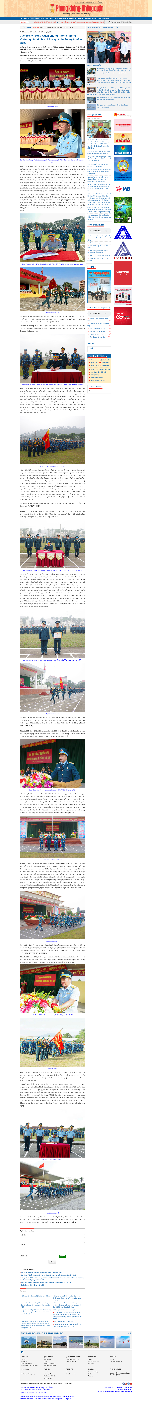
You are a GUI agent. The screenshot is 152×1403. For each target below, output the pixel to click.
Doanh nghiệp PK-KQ (116, 1361)
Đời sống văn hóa (49, 1374)
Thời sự (26, 18)
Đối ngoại (72, 18)
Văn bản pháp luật (93, 1361)
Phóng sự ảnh (104, 18)
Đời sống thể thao (71, 1374)
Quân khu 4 (105, 362)
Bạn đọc (95, 18)
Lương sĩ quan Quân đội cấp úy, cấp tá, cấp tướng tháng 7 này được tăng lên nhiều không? (97, 179)
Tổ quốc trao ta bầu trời (97, 331)
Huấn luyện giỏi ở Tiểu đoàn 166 (32, 1285)
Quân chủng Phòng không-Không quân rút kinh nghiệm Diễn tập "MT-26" (46, 1282)
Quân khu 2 (105, 360)
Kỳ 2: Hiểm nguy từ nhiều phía (64, 1321)
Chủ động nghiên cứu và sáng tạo (65, 1310)
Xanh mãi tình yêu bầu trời (98, 243)
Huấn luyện (36, 27)
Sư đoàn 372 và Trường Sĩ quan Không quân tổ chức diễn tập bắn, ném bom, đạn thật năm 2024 (36, 1305)
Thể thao (87, 18)
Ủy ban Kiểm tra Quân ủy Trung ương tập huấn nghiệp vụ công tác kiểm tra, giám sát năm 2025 (67, 22)
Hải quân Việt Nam (97, 377)
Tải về (109, 320)
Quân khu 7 (105, 365)
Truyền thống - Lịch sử (72, 1359)
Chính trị (24, 1361)
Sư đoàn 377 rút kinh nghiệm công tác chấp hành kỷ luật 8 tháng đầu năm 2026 (48, 1275)
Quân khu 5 (94, 365)
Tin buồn (90, 1376)
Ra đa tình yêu (48, 1378)
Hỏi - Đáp (91, 1363)
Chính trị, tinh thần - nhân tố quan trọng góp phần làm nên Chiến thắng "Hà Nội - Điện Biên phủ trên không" (99, 210)
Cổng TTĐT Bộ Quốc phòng (100, 369)
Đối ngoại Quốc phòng (28, 1374)
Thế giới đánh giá (71, 1361)
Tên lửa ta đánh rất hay (97, 328)
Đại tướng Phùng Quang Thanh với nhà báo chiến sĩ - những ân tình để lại (99, 238)
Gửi (53, 1262)
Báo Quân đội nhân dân (99, 372)
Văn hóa (80, 18)
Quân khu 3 (94, 362)
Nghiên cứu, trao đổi (66, 27)
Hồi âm (90, 1374)
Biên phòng (95, 375)
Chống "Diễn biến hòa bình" (29, 1365)
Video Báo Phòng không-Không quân (120, 1374)
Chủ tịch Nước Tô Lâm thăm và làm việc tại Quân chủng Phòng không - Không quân (99, 172)
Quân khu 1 (94, 360)
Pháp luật (58, 18)
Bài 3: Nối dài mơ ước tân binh (100, 255)
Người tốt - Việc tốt (53, 27)
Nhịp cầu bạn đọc (93, 1372)
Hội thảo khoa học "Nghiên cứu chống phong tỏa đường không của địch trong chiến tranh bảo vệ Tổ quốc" (36, 1312)
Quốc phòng (35, 18)
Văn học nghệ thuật (49, 1376)
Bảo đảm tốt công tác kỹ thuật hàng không (36, 1296)
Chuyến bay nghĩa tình (94, 65)
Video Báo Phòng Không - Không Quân (102, 27)
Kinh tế (65, 18)
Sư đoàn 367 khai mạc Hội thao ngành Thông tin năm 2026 (41, 1272)
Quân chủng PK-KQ (47, 18)
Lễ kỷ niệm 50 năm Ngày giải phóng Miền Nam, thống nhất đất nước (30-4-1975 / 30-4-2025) (99, 159)
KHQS (43, 27)
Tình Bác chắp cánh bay (98, 337)
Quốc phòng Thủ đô (97, 380)
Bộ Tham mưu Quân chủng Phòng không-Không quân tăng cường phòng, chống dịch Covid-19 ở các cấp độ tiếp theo (67, 1305)
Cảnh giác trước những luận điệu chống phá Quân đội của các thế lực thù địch (99, 217)
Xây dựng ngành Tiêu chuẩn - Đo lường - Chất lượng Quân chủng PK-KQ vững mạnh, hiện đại (67, 1298)
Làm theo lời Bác (26, 1363)
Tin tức (23, 1359)
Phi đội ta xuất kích (96, 334)
